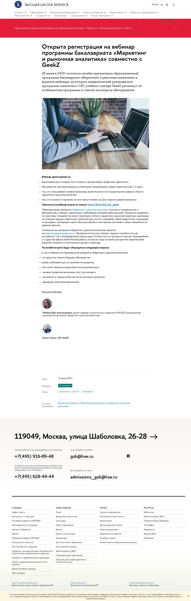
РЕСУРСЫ (149, 508)
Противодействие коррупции (24, 546)
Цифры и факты (18, 512)
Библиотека (149, 512)
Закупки (15, 533)
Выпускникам (60, 15)
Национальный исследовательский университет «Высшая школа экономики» (50, 28)
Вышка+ (59, 529)
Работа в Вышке (18, 573)
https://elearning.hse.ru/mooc (141, 582)
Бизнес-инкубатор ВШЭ (66, 551)
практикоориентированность (60, 233)
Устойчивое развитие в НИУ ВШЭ (26, 520)
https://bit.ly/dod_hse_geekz (103, 204)
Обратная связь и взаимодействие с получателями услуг (71, 560)
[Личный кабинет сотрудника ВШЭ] (167, 5)
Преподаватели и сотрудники (25, 525)
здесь (145, 594)
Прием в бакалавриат (65, 525)
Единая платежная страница (23, 568)
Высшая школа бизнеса (47, 4)
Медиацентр (149, 529)
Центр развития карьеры (66, 546)
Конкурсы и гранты (108, 538)
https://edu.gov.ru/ (79, 582)
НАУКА (103, 508)
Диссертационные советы (111, 525)
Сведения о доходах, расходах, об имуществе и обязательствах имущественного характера (32, 552)
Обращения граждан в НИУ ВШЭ (25, 538)
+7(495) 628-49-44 (34, 476)
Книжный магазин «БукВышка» (156, 520)
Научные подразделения (110, 512)
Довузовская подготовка (66, 516)
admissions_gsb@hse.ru (93, 477)
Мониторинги (106, 520)
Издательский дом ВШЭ (154, 516)
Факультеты (93, 28)
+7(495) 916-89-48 (34, 456)
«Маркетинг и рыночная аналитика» (90, 209)
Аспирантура (61, 538)
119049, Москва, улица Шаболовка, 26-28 (81, 436)
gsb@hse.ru (81, 456)
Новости (128, 28)
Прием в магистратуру (65, 533)
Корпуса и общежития (21, 529)
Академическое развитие (110, 533)
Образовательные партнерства (69, 555)
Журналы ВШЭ (150, 533)
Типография (149, 525)
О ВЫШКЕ (17, 508)
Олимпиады (61, 520)
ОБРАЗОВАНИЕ (63, 508)
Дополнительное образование (69, 542)
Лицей (58, 512)
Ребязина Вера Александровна (57, 312)
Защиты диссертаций (109, 529)
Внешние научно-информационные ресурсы (118, 542)
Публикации (149, 538)
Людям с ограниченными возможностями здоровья (29, 563)
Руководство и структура (23, 516)
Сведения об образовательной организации (30, 557)
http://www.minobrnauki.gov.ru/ (25, 582)
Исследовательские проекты (112, 516)
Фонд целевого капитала (22, 542)
